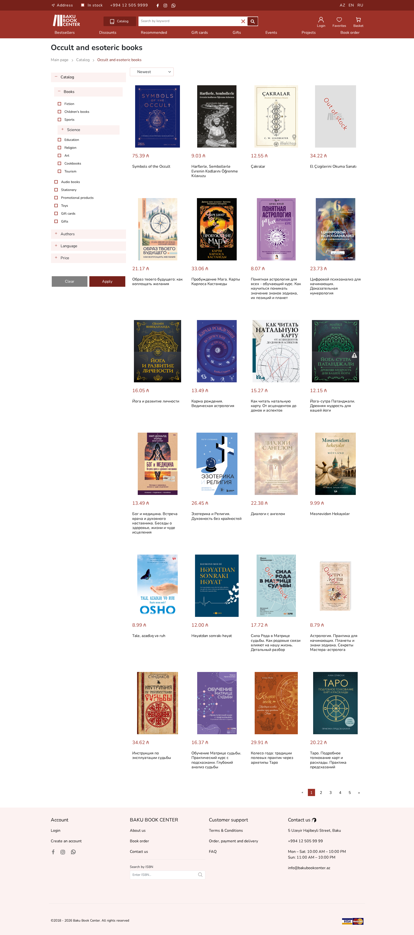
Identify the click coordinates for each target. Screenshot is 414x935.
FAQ (213, 851)
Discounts (107, 32)
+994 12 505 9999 (129, 5)
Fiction (69, 104)
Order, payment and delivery (233, 841)
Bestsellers (65, 32)
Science (73, 129)
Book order (350, 32)
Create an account (66, 841)
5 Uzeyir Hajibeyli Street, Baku (314, 830)
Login (55, 830)
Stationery (68, 190)
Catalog (122, 21)
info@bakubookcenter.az (309, 868)
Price (65, 258)
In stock (96, 5)
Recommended (154, 32)
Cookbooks (72, 163)
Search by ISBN (141, 867)
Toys (64, 205)
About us (138, 830)
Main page (60, 60)
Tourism (70, 171)
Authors (68, 234)
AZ (342, 5)
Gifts (237, 32)
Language (69, 246)
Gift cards (199, 32)
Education (71, 140)
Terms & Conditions (226, 830)
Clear (69, 281)
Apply (107, 281)
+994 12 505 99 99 (305, 841)
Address (65, 5)
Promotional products (77, 197)
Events (271, 32)
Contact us (139, 851)
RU (360, 5)
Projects (309, 32)
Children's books (76, 111)
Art (66, 155)
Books (69, 91)
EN (351, 5)
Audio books (70, 182)
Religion (70, 147)
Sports (69, 119)
